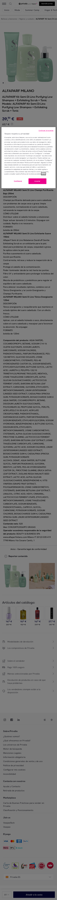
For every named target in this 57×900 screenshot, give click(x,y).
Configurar (18, 181)
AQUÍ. (43, 174)
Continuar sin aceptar (46, 130)
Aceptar (37, 181)
